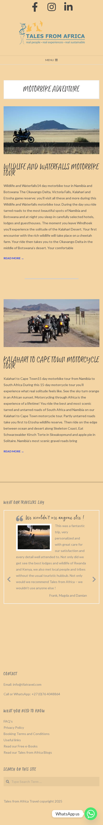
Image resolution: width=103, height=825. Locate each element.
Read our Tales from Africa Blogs (28, 752)
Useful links (12, 740)
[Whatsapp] (91, 813)
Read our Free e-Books (21, 746)
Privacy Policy (14, 727)
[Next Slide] (94, 578)
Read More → (14, 258)
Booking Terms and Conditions (27, 734)
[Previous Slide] (9, 578)
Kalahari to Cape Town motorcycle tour (51, 363)
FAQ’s (8, 721)
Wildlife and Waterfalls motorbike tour (51, 170)
